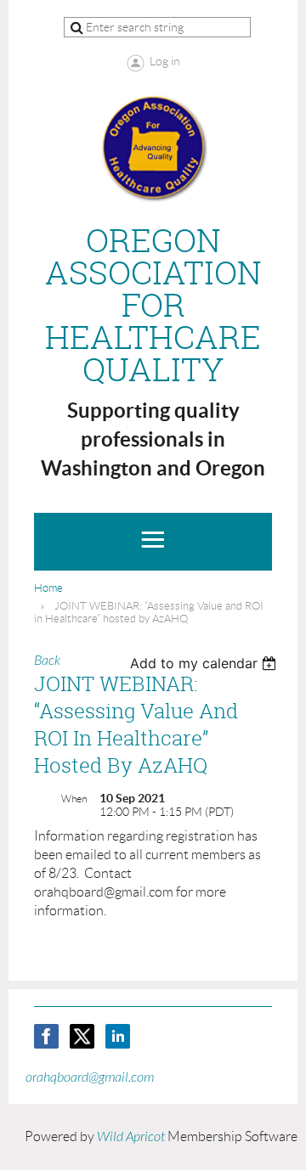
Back (47, 660)
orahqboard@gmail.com (90, 1077)
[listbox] (205, 663)
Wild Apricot (131, 1137)
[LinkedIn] (117, 1036)
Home (48, 588)
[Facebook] (46, 1036)
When (74, 798)
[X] (82, 1036)
